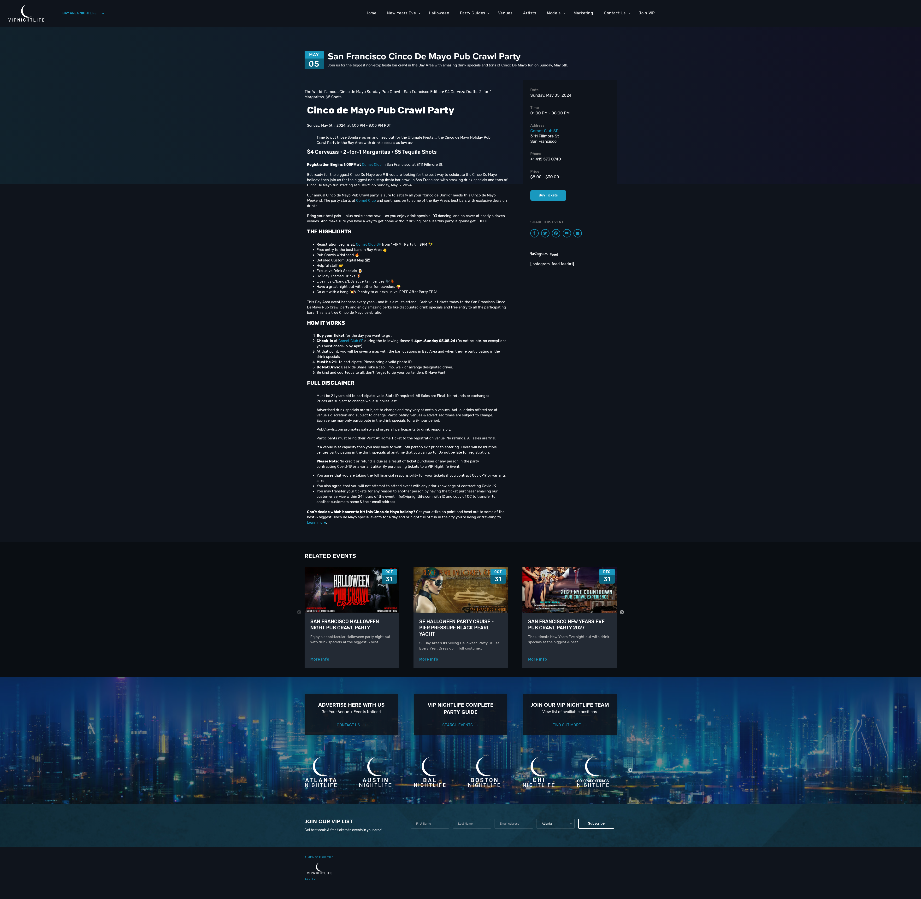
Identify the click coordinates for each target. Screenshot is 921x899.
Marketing (583, 13)
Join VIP (647, 13)
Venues (505, 13)
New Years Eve (401, 13)
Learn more (316, 522)
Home (371, 13)
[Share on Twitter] (545, 233)
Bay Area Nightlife (79, 13)
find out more (567, 725)
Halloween (439, 13)
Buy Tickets (548, 195)
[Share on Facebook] (534, 233)
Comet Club (372, 164)
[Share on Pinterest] (556, 233)
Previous (299, 612)
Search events (457, 725)
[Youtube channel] (567, 233)
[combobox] (556, 824)
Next (622, 612)
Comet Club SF (368, 244)
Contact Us (615, 13)
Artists (529, 13)
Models (554, 13)
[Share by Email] (577, 233)
